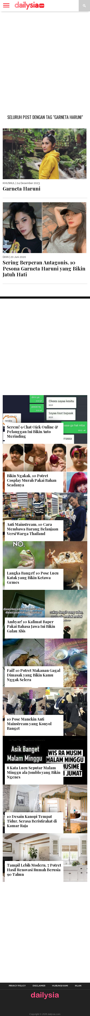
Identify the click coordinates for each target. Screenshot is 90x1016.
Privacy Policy (17, 986)
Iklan (78, 986)
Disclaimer (39, 986)
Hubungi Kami (60, 986)
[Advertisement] (45, 61)
